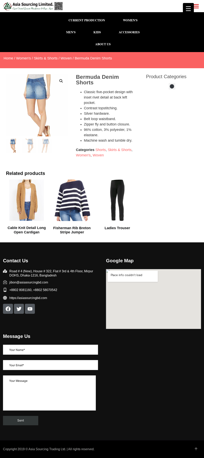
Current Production (87, 20)
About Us (103, 44)
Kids (97, 32)
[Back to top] (196, 449)
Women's (130, 20)
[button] (61, 81)
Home (8, 58)
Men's (71, 32)
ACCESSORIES (129, 32)
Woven (66, 58)
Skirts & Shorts (46, 58)
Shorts (100, 150)
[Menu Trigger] (188, 8)
